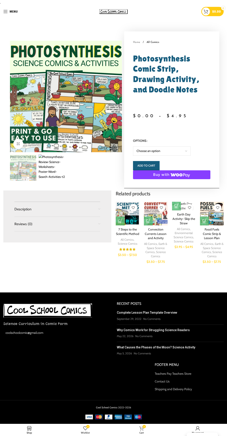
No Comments (151, 319)
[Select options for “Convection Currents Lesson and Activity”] (148, 221)
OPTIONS (139, 141)
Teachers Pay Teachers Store (173, 374)
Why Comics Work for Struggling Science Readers (153, 330)
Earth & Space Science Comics (156, 248)
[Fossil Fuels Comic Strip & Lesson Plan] (212, 213)
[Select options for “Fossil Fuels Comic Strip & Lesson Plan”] (204, 221)
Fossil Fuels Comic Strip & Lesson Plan (212, 233)
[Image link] (47, 310)
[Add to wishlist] (133, 208)
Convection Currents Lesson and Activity (155, 233)
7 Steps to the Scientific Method (127, 231)
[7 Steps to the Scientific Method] (127, 213)
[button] (14, 96)
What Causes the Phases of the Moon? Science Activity (156, 347)
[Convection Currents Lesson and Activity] (156, 213)
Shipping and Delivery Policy (173, 389)
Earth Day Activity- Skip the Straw (183, 218)
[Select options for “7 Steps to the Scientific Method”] (120, 221)
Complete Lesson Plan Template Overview (147, 312)
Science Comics (127, 243)
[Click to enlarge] (18, 144)
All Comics (153, 42)
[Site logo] (113, 11)
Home (137, 42)
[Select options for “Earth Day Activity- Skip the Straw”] (176, 206)
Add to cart (146, 165)
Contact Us (162, 381)
